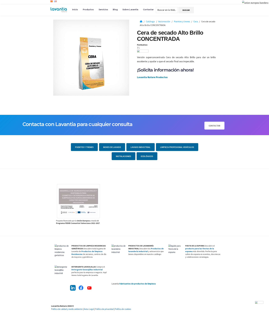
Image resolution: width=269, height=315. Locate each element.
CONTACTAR (214, 125)
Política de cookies (123, 309)
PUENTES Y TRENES (84, 147)
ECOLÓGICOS (147, 156)
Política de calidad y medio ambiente (67, 309)
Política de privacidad (104, 309)
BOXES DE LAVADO (112, 147)
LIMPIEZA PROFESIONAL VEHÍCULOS (177, 147)
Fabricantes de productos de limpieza (137, 283)
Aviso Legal (89, 309)
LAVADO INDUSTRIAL (140, 147)
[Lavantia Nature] (141, 21)
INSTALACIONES (123, 156)
